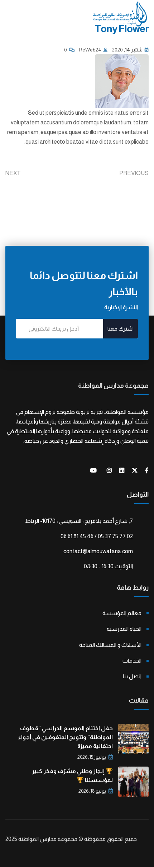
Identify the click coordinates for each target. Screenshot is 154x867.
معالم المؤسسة (121, 613)
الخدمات (131, 661)
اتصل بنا (132, 676)
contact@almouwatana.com (98, 551)
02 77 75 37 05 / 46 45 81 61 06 (97, 536)
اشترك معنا (120, 329)
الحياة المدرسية (124, 629)
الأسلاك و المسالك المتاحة (110, 645)
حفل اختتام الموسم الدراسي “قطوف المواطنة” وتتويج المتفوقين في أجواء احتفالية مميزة (65, 737)
